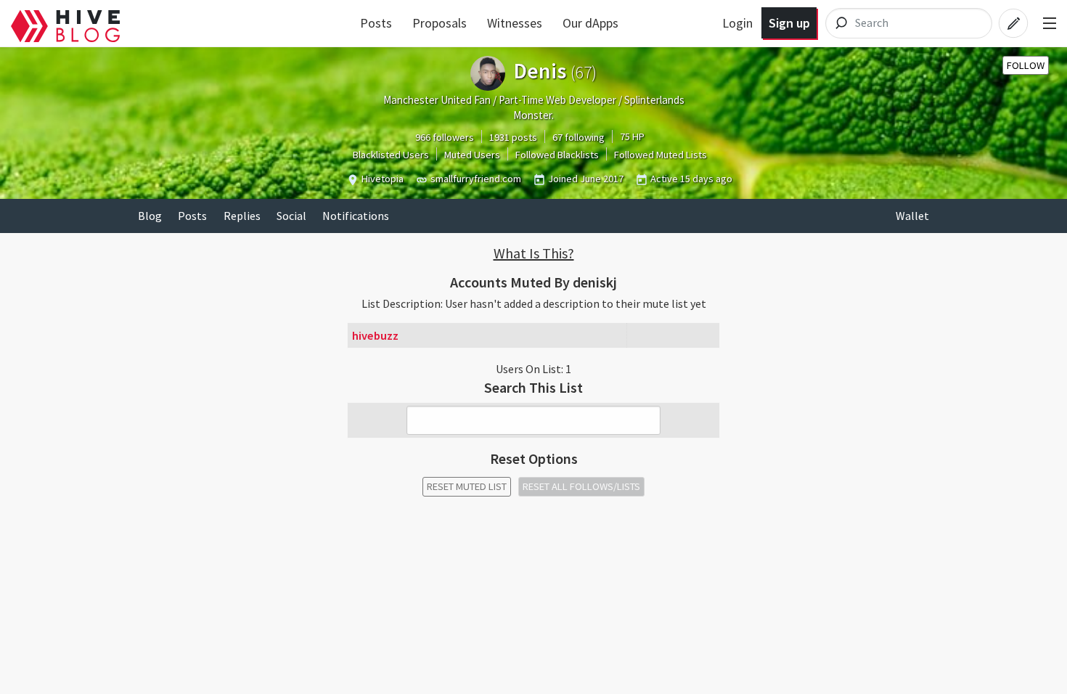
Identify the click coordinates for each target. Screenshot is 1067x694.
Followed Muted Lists (660, 154)
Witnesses (514, 23)
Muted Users (472, 154)
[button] (533, 253)
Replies (242, 215)
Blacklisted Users (391, 154)
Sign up (789, 23)
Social (291, 215)
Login (737, 23)
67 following (578, 137)
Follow (1025, 65)
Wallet (912, 215)
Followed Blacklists (557, 154)
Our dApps (590, 23)
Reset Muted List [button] (467, 486)
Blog (150, 215)
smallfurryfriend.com (475, 178)
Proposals (439, 23)
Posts (376, 23)
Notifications (355, 215)
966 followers (444, 137)
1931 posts (513, 137)
